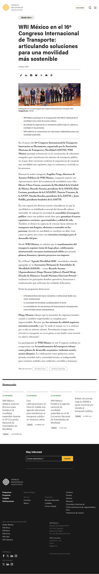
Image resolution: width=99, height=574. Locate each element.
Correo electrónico (35, 458)
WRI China (6, 533)
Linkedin (12, 556)
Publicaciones (8, 501)
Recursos (69, 501)
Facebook (3, 556)
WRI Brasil (6, 530)
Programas (6, 492)
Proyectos (6, 495)
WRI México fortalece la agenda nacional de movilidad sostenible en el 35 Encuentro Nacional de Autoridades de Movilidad (60, 411)
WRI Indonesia (7, 539)
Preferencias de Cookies (75, 513)
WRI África (6, 527)
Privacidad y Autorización (75, 504)
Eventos (69, 495)
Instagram (16, 556)
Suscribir (80, 8)
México (26, 503)
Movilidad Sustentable (58, 369)
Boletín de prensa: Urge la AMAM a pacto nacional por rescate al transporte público (84, 405)
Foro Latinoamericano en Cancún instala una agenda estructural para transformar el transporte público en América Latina (36, 410)
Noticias (69, 498)
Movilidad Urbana (40, 369)
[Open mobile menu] (95, 7)
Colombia (27, 500)
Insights (5, 498)
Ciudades (7, 395)
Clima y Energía (50, 506)
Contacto (69, 492)
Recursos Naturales (52, 500)
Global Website (7, 524)
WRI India (5, 536)
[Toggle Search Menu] (90, 8)
